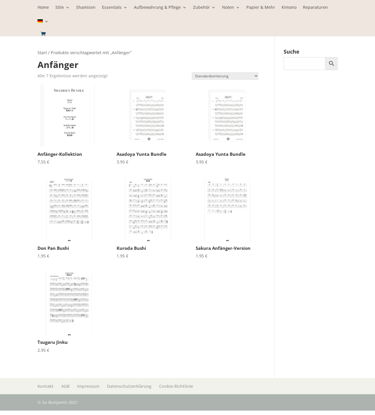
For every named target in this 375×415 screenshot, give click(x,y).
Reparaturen (315, 7)
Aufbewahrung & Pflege (157, 7)
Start (42, 52)
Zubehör (201, 7)
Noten (228, 7)
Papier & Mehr (260, 7)
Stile (59, 7)
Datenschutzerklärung (129, 386)
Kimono (289, 7)
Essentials (112, 7)
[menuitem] (43, 25)
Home (43, 7)
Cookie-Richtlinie (176, 386)
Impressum (88, 386)
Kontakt (46, 386)
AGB (65, 386)
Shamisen (86, 7)
